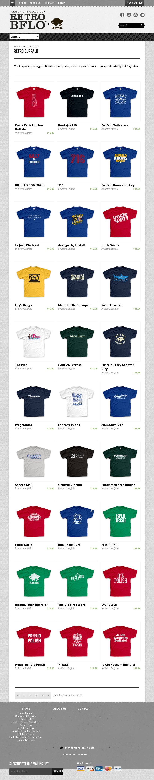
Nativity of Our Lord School (26, 731)
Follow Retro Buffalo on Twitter (129, 15)
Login (62, 3)
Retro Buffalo (26, 713)
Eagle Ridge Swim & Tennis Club (25, 737)
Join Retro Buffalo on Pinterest (135, 15)
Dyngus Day (26, 725)
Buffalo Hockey (26, 719)
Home (12, 3)
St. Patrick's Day (25, 728)
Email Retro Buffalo (142, 15)
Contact (49, 3)
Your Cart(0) (134, 3)
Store (22, 3)
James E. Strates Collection (25, 722)
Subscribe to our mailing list (29, 764)
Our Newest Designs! (25, 716)
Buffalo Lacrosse (26, 740)
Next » (48, 695)
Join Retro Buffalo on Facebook (122, 15)
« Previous (18, 695)
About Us (35, 3)
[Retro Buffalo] (65, 19)
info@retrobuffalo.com (79, 748)
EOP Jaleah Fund (25, 734)
